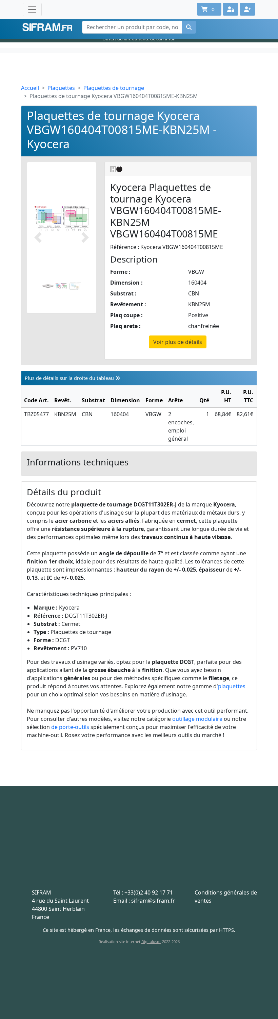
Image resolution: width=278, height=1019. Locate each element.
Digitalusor (151, 941)
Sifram (47, 27)
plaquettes (231, 686)
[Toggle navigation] (32, 9)
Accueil (30, 88)
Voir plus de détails (177, 342)
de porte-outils (70, 727)
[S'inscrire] (247, 9)
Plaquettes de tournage (113, 88)
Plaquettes (61, 88)
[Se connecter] (230, 9)
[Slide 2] (61, 286)
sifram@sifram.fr (153, 900)
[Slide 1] (48, 286)
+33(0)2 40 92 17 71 (148, 892)
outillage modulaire (197, 719)
